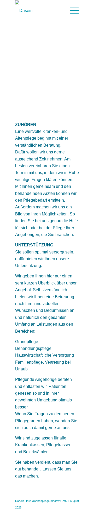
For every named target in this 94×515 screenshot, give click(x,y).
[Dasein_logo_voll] (40, 10)
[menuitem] (71, 10)
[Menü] (71, 10)
